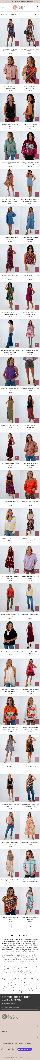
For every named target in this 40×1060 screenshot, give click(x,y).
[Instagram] (13, 1049)
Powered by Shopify (25, 1057)
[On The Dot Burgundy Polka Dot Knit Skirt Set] (10, 560)
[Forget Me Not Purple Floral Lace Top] (10, 371)
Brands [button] (4, 1031)
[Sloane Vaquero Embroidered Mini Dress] (10, 748)
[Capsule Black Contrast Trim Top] (10, 635)
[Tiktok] (6, 1049)
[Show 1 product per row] (35, 15)
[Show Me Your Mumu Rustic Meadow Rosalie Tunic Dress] (10, 183)
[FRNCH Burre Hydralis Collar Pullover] (10, 522)
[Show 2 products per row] (38, 15)
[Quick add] (17, 43)
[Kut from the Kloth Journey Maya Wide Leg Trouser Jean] (10, 333)
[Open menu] (4, 7)
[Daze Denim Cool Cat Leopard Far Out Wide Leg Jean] (10, 597)
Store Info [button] (5, 1037)
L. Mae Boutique (8, 1057)
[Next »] (31, 926)
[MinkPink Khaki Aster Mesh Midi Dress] (10, 409)
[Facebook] (2, 1049)
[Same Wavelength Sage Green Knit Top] (10, 145)
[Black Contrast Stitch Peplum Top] (10, 107)
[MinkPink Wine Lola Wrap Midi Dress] (10, 446)
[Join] (37, 1007)
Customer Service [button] (8, 1026)
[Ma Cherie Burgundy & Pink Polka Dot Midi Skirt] (10, 484)
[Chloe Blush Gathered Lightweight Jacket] (10, 70)
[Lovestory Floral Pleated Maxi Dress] (10, 258)
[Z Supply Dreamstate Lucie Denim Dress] (10, 220)
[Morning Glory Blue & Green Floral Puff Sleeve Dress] (10, 296)
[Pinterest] (9, 1049)
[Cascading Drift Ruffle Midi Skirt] (10, 863)
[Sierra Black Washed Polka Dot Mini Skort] (10, 788)
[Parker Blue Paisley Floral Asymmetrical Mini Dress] (10, 32)
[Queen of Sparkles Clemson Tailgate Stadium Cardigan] (10, 710)
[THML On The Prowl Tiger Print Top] (10, 901)
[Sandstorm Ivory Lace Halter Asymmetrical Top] (10, 673)
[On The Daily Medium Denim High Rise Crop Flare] (10, 825)
